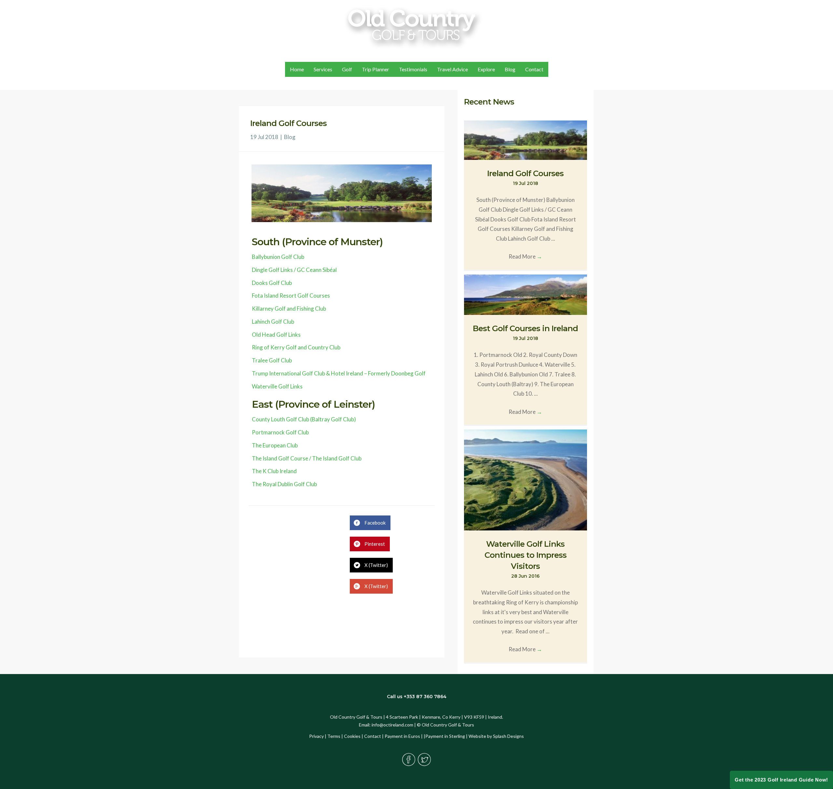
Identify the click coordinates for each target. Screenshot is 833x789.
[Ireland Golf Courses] (525, 139)
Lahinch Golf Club (273, 321)
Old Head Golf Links (276, 334)
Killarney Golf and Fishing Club (289, 308)
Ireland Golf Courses (525, 173)
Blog (289, 137)
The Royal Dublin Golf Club (284, 484)
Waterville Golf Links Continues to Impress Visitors (526, 555)
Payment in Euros (402, 736)
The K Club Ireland (274, 471)
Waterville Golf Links (277, 386)
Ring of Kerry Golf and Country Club (296, 347)
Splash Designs (508, 736)
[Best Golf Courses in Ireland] (525, 293)
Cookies (352, 736)
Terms (333, 736)
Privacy (316, 736)
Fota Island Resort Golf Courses (291, 295)
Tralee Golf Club (272, 360)
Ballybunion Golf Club (278, 256)
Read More (525, 256)
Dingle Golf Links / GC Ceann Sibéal (294, 269)
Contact (372, 736)
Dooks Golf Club (272, 282)
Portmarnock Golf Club (280, 432)
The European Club (275, 445)
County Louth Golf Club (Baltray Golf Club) (304, 419)
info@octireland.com (392, 724)
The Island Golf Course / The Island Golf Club (307, 458)
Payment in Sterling (445, 736)
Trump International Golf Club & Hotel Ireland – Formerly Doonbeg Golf (339, 373)
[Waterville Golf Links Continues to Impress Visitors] (525, 479)
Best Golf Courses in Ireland (525, 328)
